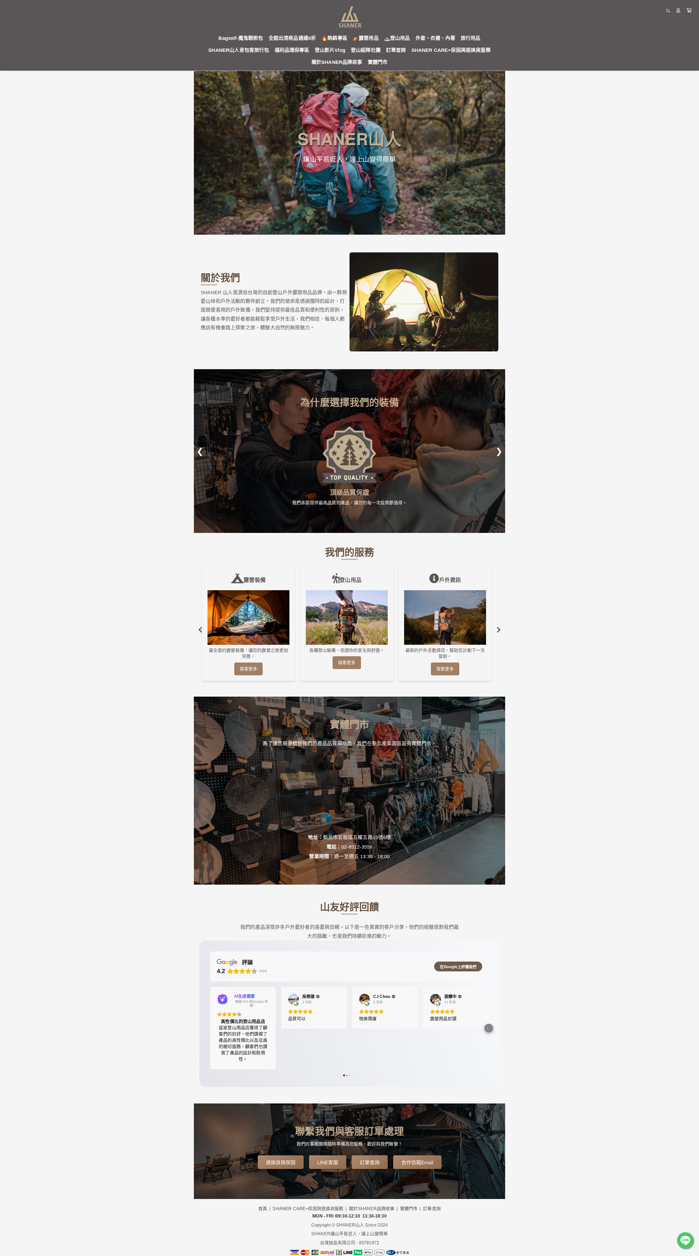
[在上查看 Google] (293, 999)
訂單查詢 (370, 1162)
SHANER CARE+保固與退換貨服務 (308, 1208)
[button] (210, 1028)
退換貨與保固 (280, 1162)
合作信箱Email (417, 1162)
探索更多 (248, 669)
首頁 (262, 1208)
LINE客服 (327, 1162)
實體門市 (409, 1208)
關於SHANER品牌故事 (372, 1208)
